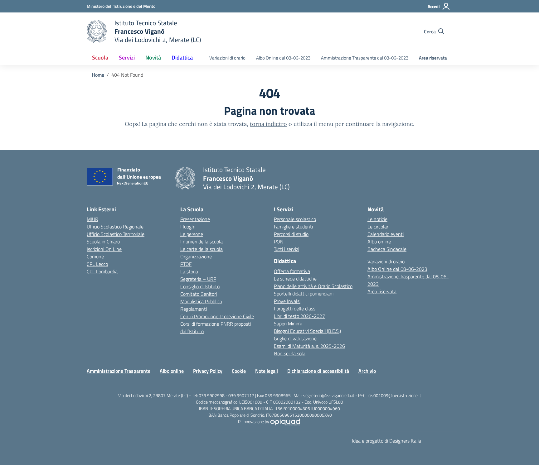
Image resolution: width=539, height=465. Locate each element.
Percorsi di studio (291, 234)
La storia (189, 271)
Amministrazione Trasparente (118, 371)
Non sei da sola (289, 353)
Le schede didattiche (295, 278)
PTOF (186, 264)
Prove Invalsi (287, 301)
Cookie (239, 371)
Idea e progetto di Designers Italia (386, 440)
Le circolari (378, 226)
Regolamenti (193, 309)
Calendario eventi (385, 234)
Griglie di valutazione (295, 338)
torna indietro (268, 123)
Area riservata (433, 57)
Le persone (191, 234)
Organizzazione (196, 256)
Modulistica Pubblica (201, 301)
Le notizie (377, 219)
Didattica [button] (182, 57)
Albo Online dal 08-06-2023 (283, 57)
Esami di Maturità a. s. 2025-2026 (309, 346)
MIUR (92, 219)
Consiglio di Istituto (200, 286)
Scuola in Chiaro (103, 241)
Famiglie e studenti (293, 226)
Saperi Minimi (288, 323)
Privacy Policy (207, 371)
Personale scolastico (295, 219)
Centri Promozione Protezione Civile (217, 316)
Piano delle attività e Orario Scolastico (313, 286)
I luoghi (187, 226)
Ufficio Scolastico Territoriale (115, 234)
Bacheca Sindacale (386, 249)
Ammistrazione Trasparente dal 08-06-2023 (364, 57)
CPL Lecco (97, 264)
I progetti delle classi (295, 308)
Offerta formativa (292, 271)
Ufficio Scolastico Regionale (115, 226)
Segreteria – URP (198, 279)
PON (279, 241)
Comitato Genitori (198, 294)
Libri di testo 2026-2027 (299, 316)
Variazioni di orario (227, 57)
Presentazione (195, 219)
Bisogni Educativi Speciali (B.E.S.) (307, 331)
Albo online (379, 241)
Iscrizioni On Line (104, 249)
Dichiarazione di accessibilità (318, 371)
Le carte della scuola (201, 249)
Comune (95, 256)
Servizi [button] (127, 57)
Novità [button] (153, 57)
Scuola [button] (100, 57)
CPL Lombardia (102, 271)
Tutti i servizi (286, 249)
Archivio (367, 371)
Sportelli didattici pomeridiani (303, 293)
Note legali (266, 371)
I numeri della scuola (201, 241)
